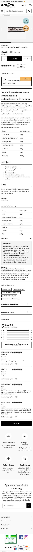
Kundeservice (5, 525)
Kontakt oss (4, 528)
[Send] (28, 505)
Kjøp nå (14, 59)
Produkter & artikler (7, 521)
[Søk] (29, 11)
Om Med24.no (5, 517)
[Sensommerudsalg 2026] (26, 28)
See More (17, 423)
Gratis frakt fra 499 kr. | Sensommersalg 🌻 (14, 1)
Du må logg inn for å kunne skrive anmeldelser (16, 345)
